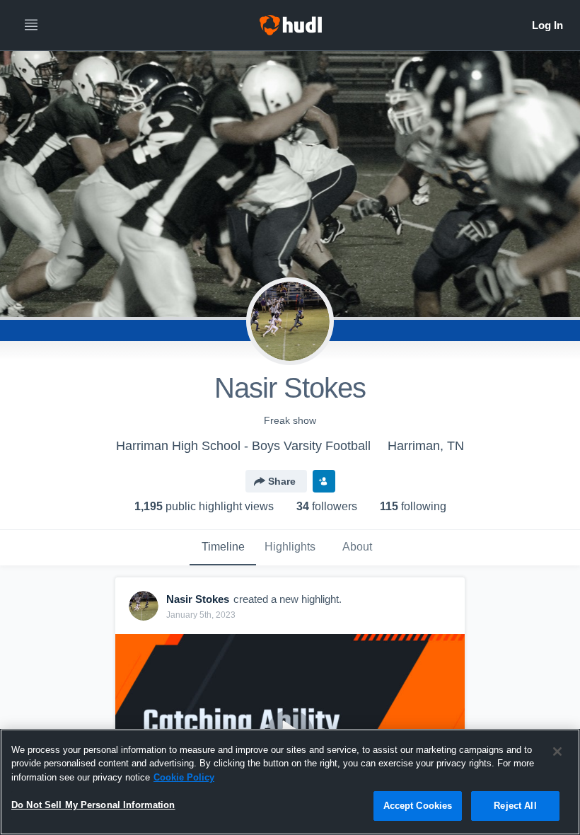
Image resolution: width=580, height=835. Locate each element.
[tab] (223, 547)
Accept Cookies (418, 805)
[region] (290, 782)
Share (282, 481)
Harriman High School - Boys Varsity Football (243, 446)
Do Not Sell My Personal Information (93, 805)
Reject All (515, 805)
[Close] (557, 751)
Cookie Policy (183, 777)
